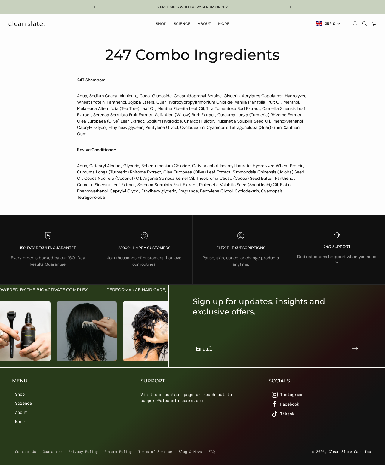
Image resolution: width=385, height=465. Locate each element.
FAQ (211, 451)
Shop (161, 23)
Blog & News (190, 451)
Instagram (291, 394)
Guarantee (52, 451)
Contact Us (25, 451)
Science (182, 23)
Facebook (289, 404)
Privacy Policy (83, 451)
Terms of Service (155, 451)
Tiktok (287, 414)
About (204, 23)
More (223, 23)
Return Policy (118, 451)
